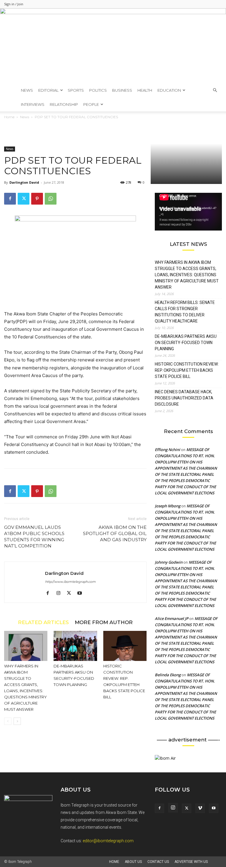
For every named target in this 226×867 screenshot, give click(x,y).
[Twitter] (23, 199)
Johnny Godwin (168, 562)
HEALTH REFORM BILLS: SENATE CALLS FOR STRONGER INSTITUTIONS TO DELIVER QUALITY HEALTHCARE (185, 311)
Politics (98, 90)
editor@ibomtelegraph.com (108, 840)
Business (122, 90)
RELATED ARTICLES (43, 622)
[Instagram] (60, 593)
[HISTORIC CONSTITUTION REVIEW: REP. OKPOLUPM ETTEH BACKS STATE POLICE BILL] (125, 646)
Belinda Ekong (168, 674)
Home (114, 862)
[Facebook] (10, 199)
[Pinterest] (37, 199)
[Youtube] (82, 593)
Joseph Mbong (167, 506)
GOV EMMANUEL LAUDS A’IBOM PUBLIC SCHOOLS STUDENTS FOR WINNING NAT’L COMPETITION (34, 536)
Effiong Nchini (167, 449)
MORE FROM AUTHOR (104, 622)
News (27, 90)
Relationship (64, 104)
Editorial (48, 90)
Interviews (32, 104)
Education (169, 90)
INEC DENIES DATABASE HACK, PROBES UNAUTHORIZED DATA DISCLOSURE (184, 398)
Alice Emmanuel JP (171, 618)
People (91, 104)
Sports (76, 90)
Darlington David (24, 182)
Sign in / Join (13, 4)
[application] (188, 212)
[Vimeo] (200, 808)
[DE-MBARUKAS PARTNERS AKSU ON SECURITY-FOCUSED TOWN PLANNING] (75, 646)
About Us (133, 862)
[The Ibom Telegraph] (113, 45)
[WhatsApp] (50, 199)
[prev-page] (7, 721)
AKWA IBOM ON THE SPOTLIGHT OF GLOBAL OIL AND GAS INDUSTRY (115, 533)
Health (144, 90)
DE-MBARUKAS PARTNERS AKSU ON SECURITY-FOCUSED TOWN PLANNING (186, 342)
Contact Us (158, 862)
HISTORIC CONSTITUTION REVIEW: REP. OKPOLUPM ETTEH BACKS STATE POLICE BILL (187, 370)
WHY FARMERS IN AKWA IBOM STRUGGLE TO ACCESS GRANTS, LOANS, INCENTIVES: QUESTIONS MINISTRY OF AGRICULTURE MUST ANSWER (187, 274)
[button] (215, 90)
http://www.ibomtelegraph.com (70, 582)
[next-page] (17, 721)
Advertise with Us (191, 862)
